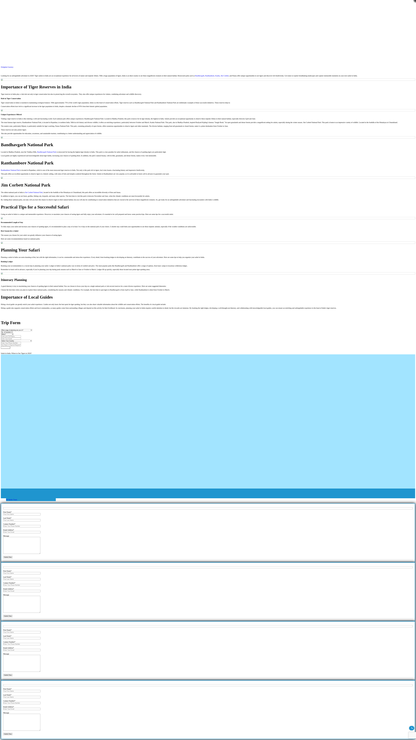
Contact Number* (9, 524)
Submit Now (5, 347)
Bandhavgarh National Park (47, 152)
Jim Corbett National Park (34, 192)
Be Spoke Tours (11, 500)
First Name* (7, 512)
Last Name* (7, 518)
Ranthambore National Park (10, 170)
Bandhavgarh (199, 76)
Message (6, 536)
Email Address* (8, 530)
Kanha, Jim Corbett (222, 76)
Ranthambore (209, 76)
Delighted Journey (7, 67)
